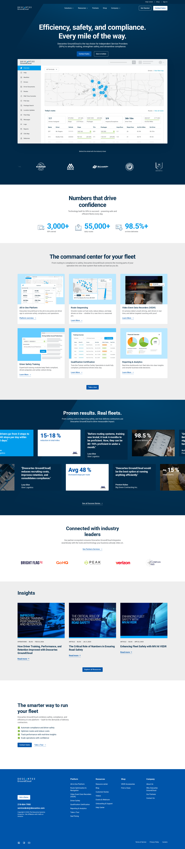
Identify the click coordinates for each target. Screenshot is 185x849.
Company (114, 8)
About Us (149, 784)
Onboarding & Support (104, 804)
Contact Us (150, 798)
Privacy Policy (154, 842)
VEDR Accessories (128, 784)
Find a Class (125, 788)
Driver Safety (75, 801)
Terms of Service (140, 842)
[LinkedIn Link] (19, 843)
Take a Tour (38, 745)
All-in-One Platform (77, 784)
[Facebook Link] (24, 843)
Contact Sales (160, 8)
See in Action (101, 54)
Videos (98, 796)
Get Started (145, 8)
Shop (158, 2)
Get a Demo (23, 797)
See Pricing (74, 816)
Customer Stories (102, 792)
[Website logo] (39, 8)
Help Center (149, 2)
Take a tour (92, 387)
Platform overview (26, 318)
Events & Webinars (103, 800)
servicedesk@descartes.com (31, 808)
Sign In (165, 2)
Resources (82, 8)
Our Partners (151, 794)
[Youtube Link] (29, 843)
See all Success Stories (91, 503)
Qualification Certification (80, 804)
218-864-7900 (24, 804)
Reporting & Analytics (78, 808)
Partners (95, 8)
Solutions (68, 8)
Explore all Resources (92, 670)
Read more (22, 659)
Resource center (102, 784)
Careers (164, 842)
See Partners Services (91, 549)
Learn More (75, 320)
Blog (97, 788)
